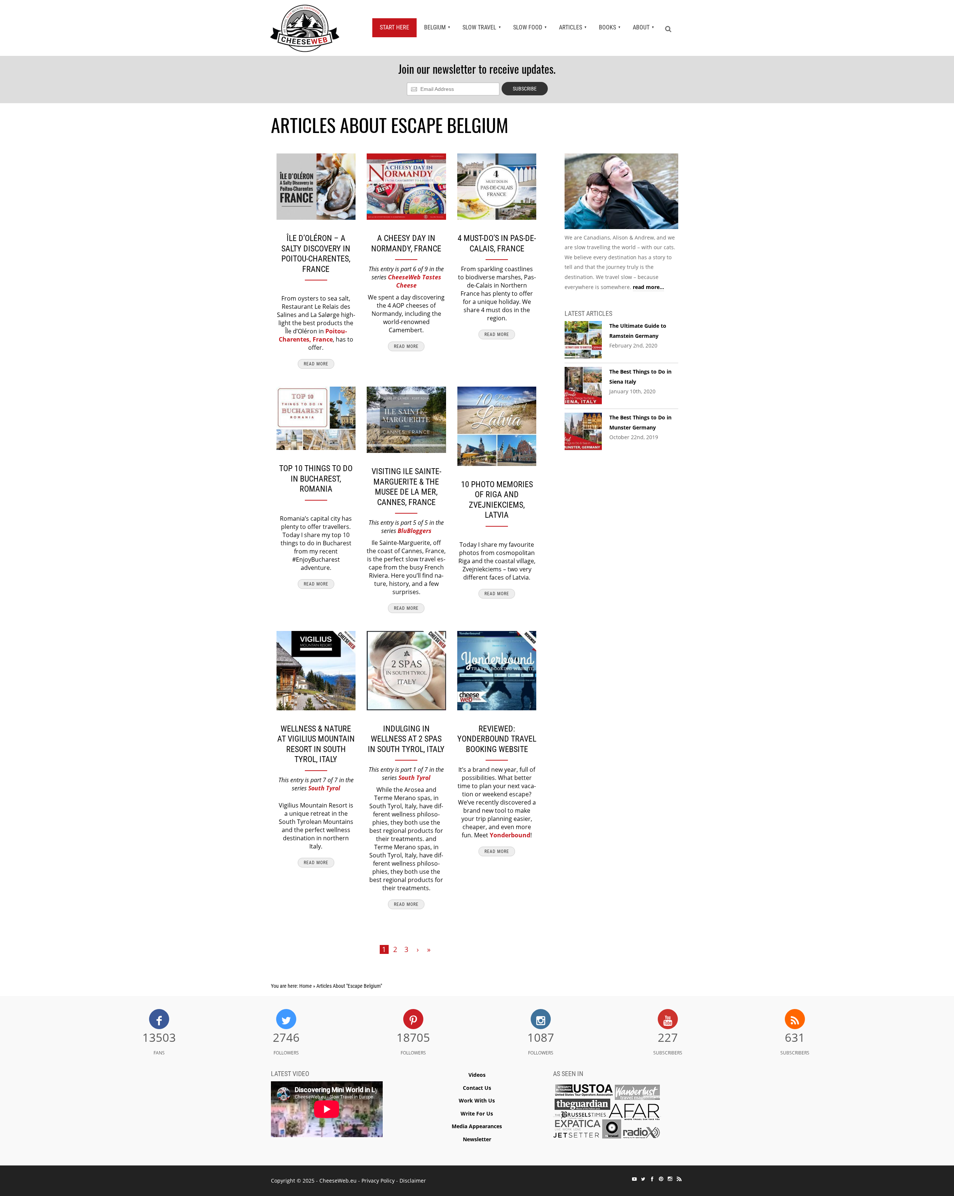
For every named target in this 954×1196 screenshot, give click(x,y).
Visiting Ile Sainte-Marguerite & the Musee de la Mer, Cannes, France (406, 487)
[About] (621, 193)
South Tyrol (324, 788)
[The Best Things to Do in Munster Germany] (583, 432)
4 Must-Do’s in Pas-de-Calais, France (497, 243)
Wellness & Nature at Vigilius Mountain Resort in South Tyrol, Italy (316, 744)
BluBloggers (415, 531)
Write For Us (477, 1113)
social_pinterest (661, 1178)
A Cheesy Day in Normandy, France (406, 243)
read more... (648, 287)
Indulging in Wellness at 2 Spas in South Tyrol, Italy (406, 739)
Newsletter (477, 1139)
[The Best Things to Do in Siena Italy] (583, 386)
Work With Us (477, 1100)
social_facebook (652, 1178)
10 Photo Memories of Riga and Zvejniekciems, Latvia (497, 500)
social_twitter (643, 1178)
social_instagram (670, 1178)
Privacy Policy (378, 1180)
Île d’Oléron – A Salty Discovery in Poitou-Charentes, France (315, 254)
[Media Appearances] (607, 1113)
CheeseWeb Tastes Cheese (414, 281)
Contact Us (477, 1087)
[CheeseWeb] (305, 28)
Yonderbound (510, 835)
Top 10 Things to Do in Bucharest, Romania (316, 479)
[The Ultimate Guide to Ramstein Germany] (583, 340)
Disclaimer (412, 1180)
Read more (316, 364)
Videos (477, 1074)
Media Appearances (477, 1126)
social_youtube (634, 1178)
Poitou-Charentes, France (313, 335)
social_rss (679, 1178)
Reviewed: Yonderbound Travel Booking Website (496, 739)
